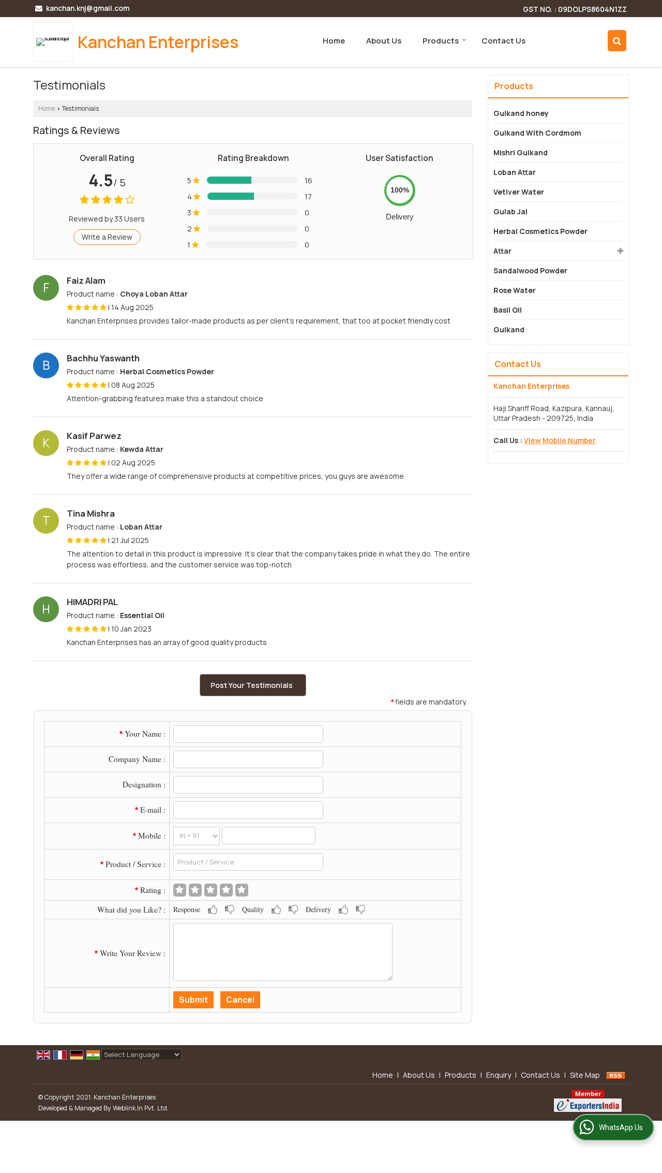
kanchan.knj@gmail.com (87, 8)
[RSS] (616, 1075)
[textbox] (248, 862)
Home (334, 40)
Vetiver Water (518, 192)
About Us (383, 40)
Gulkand (508, 329)
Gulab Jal (510, 211)
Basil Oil (507, 310)
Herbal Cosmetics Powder (540, 231)
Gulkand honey (521, 113)
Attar (502, 251)
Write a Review (107, 237)
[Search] (617, 40)
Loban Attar (514, 172)
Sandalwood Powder (530, 270)
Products (441, 40)
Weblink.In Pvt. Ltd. (141, 1108)
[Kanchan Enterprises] (55, 42)
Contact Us (503, 40)
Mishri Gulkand (520, 152)
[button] (560, 440)
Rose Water (514, 290)
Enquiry (498, 1075)
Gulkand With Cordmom (537, 133)
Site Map (585, 1075)
